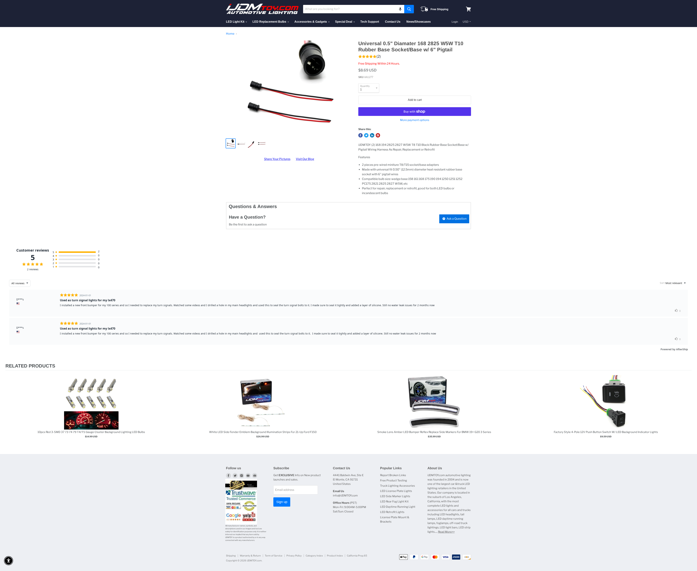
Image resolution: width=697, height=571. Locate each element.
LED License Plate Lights (396, 491)
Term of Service (273, 555)
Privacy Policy (294, 555)
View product (91, 406)
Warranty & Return (250, 555)
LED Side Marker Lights (395, 496)
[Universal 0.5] (289, 87)
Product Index (335, 555)
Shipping (231, 555)
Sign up (281, 502)
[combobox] (353, 9)
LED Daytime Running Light (397, 506)
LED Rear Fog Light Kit (394, 501)
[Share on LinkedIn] (372, 135)
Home (230, 33)
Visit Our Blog (305, 159)
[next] (688, 410)
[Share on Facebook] (360, 135)
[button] (400, 9)
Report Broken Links (393, 475)
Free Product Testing (393, 480)
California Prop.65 (357, 555)
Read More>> (446, 531)
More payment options (414, 120)
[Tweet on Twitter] (366, 135)
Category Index (314, 555)
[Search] (409, 9)
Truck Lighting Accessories (397, 485)
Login (455, 21)
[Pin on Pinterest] (378, 135)
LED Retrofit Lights (392, 512)
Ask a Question (456, 218)
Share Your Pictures (277, 159)
